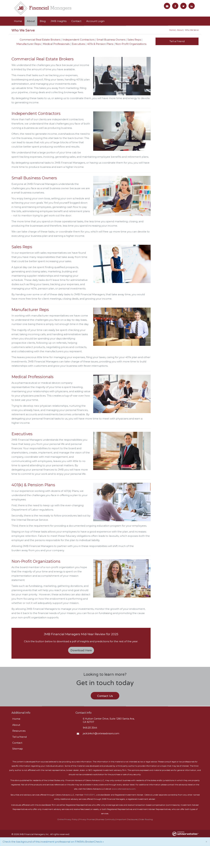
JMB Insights (58, 21)
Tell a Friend (177, 41)
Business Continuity (105, 819)
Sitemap (17, 748)
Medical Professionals (56, 43)
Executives (78, 43)
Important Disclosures (127, 819)
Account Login (95, 21)
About (31, 21)
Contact (76, 21)
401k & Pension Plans (100, 43)
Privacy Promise (87, 819)
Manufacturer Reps (28, 43)
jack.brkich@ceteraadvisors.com (101, 733)
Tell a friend (19, 736)
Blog (43, 21)
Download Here (81, 650)
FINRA (87, 795)
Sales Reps (134, 39)
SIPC (93, 795)
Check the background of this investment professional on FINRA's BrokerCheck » (53, 841)
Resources (18, 730)
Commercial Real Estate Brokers (40, 39)
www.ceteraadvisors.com (124, 789)
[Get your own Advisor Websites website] (185, 833)
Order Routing (146, 819)
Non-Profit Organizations (130, 43)
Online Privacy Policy (67, 819)
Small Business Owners (111, 39)
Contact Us (105, 696)
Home (18, 21)
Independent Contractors (78, 39)
